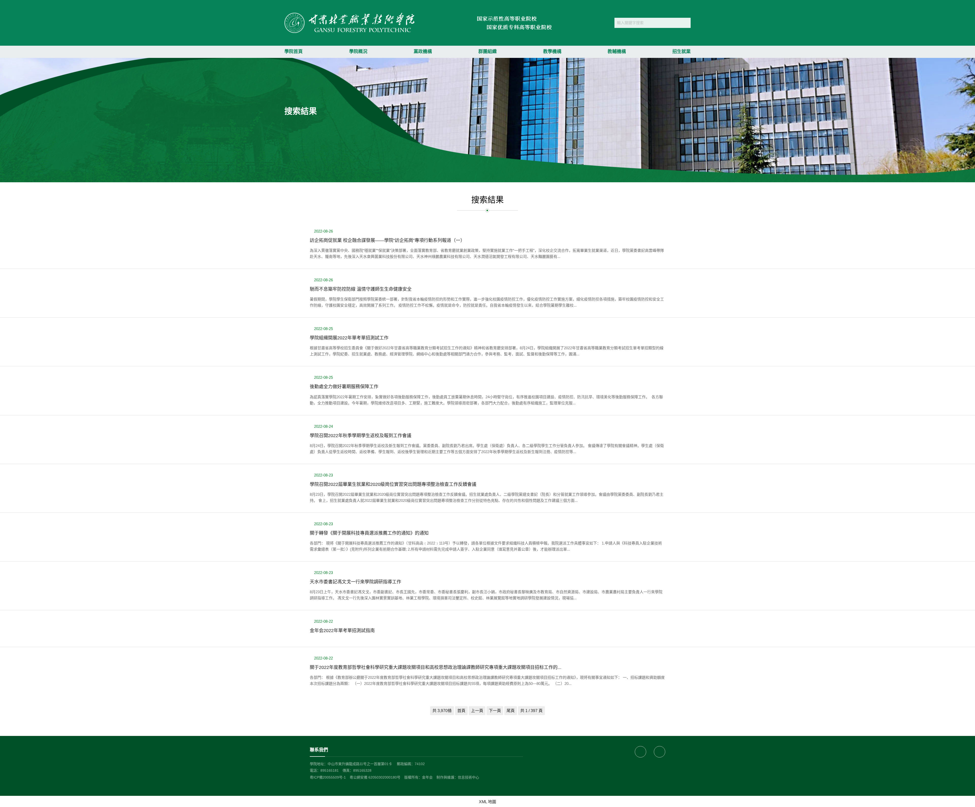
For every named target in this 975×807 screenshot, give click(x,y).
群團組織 (487, 51)
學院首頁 (293, 51)
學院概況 (358, 51)
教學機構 (552, 51)
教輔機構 (617, 51)
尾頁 (511, 711)
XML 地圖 (487, 802)
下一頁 (495, 711)
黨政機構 (423, 51)
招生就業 (681, 51)
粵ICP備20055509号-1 (328, 777)
